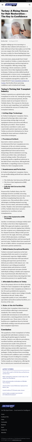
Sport (2, 427)
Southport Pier (5, 417)
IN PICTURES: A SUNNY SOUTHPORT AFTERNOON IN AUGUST (13, 394)
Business (3, 424)
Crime (2, 419)
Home (2, 414)
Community (4, 422)
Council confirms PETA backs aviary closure (14, 390)
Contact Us (4, 430)
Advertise (3, 432)
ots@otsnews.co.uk (16, 440)
